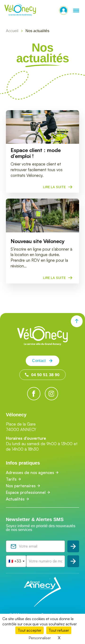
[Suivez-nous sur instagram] (51, 393)
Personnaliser (40, 637)
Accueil (12, 31)
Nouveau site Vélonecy (38, 241)
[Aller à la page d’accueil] (42, 343)
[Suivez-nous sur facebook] (33, 393)
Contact (39, 361)
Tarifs (11, 479)
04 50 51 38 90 (45, 374)
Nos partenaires (21, 486)
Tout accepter (29, 630)
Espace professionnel (26, 492)
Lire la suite (54, 187)
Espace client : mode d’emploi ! (36, 153)
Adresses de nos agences (30, 472)
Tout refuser (59, 630)
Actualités (15, 499)
